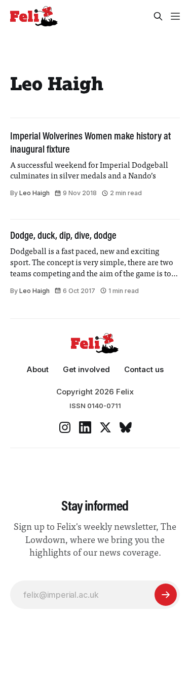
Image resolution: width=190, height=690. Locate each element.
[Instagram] (65, 427)
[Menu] (175, 16)
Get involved (86, 369)
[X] (105, 427)
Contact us (144, 369)
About (37, 369)
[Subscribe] (166, 595)
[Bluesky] (126, 427)
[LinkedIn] (85, 427)
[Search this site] (158, 16)
